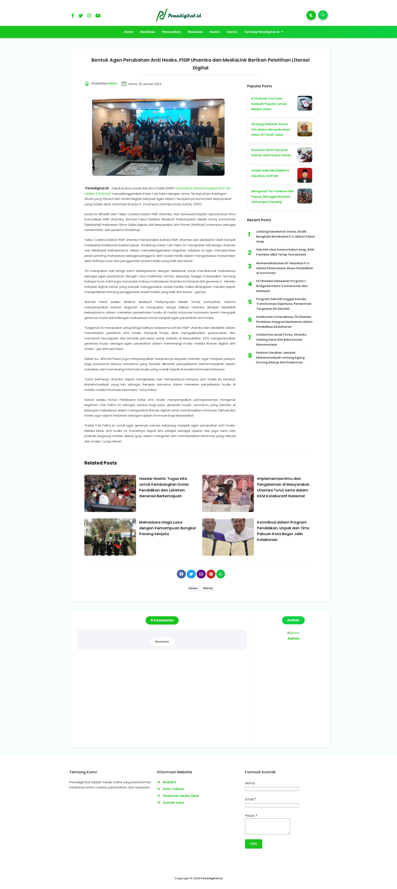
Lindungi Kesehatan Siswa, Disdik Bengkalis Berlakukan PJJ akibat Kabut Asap (285, 236)
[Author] (293, 633)
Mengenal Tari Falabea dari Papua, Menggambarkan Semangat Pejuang (272, 196)
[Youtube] (97, 16)
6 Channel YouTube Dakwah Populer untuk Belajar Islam (269, 103)
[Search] (323, 15)
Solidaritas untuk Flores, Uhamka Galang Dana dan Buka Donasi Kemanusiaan (281, 340)
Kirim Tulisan (173, 789)
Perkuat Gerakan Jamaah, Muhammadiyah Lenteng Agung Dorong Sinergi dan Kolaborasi (280, 358)
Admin (293, 638)
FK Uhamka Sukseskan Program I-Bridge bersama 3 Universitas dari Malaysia (282, 286)
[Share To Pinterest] (211, 574)
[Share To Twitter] (191, 574)
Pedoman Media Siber (181, 796)
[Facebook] (72, 16)
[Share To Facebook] (181, 574)
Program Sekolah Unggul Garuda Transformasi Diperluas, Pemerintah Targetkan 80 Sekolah (283, 304)
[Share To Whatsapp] (220, 574)
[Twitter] (80, 16)
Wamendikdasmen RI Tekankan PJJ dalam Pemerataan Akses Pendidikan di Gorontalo (284, 268)
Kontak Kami (173, 802)
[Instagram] (89, 16)
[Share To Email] (201, 574)
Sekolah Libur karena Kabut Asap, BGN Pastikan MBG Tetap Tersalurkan (285, 252)
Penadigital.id (211, 878)
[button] (311, 15)
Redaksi (169, 782)
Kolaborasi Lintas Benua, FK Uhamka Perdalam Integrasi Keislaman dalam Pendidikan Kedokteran (284, 322)
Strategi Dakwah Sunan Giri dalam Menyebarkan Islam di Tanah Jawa (270, 129)
